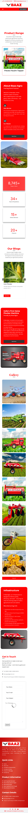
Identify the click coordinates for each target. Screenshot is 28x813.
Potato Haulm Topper (14, 71)
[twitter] (12, 809)
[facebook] (10, 809)
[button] (3, 61)
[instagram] (15, 809)
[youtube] (17, 809)
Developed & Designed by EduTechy (15, 811)
